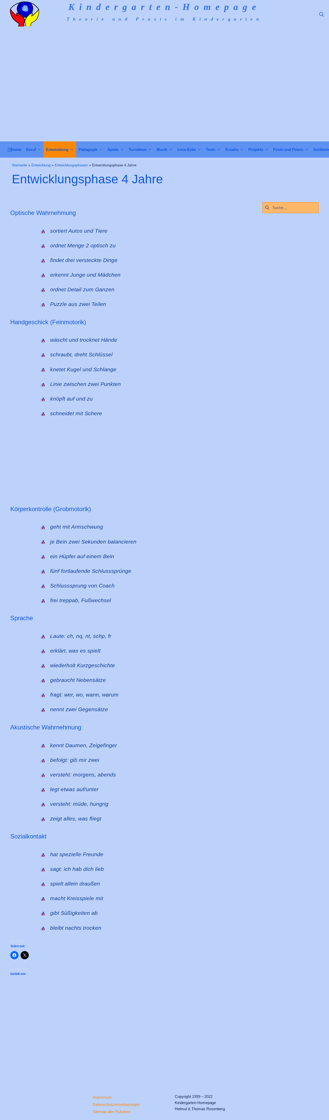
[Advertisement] (164, 103)
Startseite (19, 165)
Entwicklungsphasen (71, 165)
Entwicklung (41, 165)
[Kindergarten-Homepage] (24, 14)
